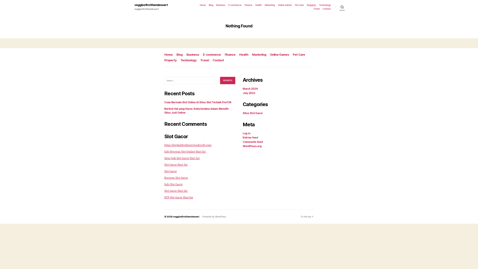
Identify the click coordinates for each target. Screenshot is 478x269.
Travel (316, 8)
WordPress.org (252, 146)
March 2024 (250, 88)
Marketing (270, 5)
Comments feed (253, 141)
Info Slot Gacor (173, 184)
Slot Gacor (170, 171)
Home (203, 5)
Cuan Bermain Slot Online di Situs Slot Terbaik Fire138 (197, 102)
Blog (211, 5)
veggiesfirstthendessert (151, 4)
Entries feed (250, 137)
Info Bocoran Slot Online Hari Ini (185, 151)
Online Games (285, 5)
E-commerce (234, 5)
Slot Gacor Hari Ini (175, 165)
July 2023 (249, 93)
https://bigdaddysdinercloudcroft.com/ (188, 145)
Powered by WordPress (214, 216)
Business (220, 5)
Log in (246, 133)
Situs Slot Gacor (253, 113)
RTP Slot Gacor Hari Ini (178, 197)
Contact (327, 8)
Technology (325, 5)
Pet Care (299, 5)
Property (311, 5)
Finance (248, 5)
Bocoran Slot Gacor (176, 178)
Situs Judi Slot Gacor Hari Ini (182, 158)
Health (258, 5)
